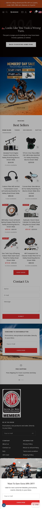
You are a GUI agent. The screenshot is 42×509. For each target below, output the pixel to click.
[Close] (39, 461)
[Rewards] (4, 505)
